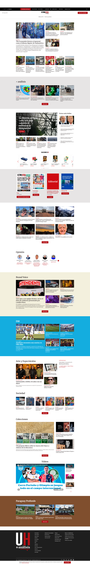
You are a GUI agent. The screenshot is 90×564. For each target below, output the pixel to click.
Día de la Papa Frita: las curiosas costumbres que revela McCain (67, 290)
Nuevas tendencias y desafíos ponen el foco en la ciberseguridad (66, 306)
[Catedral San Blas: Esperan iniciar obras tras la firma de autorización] (64, 510)
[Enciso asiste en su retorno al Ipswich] (52, 328)
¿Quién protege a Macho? (28, 263)
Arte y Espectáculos (68, 66)
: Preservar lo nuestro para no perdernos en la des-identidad (37, 99)
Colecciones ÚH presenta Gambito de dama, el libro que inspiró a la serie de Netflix (64, 435)
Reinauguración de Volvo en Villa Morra (20, 409)
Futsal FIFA (47, 347)
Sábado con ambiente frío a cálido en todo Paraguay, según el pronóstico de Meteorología (45, 238)
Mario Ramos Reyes (45, 261)
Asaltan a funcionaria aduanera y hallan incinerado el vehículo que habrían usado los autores (67, 130)
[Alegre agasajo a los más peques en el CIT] (69, 401)
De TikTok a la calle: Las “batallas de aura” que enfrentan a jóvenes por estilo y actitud (59, 69)
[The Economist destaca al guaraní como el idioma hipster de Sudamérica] (30, 30)
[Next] (58, 260)
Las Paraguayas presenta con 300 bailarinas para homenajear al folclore (69, 70)
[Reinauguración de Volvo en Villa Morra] (20, 401)
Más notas (36, 194)
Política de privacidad (25, 562)
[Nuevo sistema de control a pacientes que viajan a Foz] (45, 510)
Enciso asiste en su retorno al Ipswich (51, 334)
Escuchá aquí (65, 193)
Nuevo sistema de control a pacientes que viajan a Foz (45, 518)
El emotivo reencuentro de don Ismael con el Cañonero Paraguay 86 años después (25, 220)
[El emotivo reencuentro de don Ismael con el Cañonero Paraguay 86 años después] (25, 211)
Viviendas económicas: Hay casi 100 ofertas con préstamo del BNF (66, 138)
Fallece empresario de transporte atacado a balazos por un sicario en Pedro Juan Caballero (20, 69)
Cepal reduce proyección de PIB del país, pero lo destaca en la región (22, 99)
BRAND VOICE (67, 9)
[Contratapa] (38, 185)
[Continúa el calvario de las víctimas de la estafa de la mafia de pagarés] (53, 186)
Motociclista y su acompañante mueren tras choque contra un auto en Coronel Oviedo (64, 220)
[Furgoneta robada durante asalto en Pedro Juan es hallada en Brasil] (25, 229)
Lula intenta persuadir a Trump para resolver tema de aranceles (66, 126)
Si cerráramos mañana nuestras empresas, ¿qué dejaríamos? (36, 264)
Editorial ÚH (41, 16)
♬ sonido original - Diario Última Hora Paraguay (66, 367)
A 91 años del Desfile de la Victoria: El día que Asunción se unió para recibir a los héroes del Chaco (40, 69)
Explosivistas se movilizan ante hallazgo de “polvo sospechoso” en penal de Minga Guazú (44, 220)
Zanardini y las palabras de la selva (63, 237)
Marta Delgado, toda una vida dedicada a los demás (49, 409)
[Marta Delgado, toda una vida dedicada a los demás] (49, 401)
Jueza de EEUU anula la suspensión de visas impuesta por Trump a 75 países (31, 145)
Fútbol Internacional (63, 347)
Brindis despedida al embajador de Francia (59, 409)
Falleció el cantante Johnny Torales (49, 387)
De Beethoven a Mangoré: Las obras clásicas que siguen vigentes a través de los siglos (51, 99)
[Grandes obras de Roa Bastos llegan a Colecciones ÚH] (65, 444)
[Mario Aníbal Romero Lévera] (36, 257)
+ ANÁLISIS (47, 9)
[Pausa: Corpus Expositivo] (30, 401)
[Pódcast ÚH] (67, 184)
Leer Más (22, 131)
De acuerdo (67, 562)
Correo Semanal (58, 235)
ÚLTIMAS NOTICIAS (26, 9)
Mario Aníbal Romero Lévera (36, 261)
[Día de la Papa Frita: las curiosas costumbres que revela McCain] (67, 284)
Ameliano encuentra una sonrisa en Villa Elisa (29, 343)
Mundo (56, 66)
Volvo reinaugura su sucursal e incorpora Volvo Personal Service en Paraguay (51, 291)
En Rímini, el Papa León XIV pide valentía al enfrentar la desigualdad (28, 123)
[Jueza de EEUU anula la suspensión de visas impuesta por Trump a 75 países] (31, 139)
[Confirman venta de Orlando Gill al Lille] (67, 328)
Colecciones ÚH (18, 444)
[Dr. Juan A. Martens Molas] (28, 257)
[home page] (23, 542)
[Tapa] (23, 186)
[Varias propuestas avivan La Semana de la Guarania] (50, 367)
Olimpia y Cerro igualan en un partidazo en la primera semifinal (51, 349)
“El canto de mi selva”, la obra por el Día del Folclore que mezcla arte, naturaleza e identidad (30, 70)
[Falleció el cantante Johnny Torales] (50, 380)
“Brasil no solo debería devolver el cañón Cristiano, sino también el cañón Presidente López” (67, 99)
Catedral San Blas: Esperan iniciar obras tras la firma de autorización (63, 518)
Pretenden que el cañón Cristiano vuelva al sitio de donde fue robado (24, 518)
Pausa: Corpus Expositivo (29, 409)
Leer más (50, 197)
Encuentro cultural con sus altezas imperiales (40, 409)
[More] (43, 9)
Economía (17, 96)
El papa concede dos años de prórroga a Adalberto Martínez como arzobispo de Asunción (52, 50)
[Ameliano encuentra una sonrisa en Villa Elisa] (30, 332)
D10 (50, 9)
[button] (72, 162)
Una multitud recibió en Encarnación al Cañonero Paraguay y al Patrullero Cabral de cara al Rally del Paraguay (52, 34)
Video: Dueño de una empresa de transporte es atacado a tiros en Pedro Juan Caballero (67, 142)
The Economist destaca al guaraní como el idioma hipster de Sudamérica (30, 42)
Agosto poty (53, 261)
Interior (17, 516)
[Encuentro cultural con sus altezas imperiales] (40, 401)
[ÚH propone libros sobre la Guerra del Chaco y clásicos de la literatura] (35, 432)
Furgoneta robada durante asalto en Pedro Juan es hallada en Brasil (24, 237)
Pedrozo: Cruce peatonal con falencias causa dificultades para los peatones (66, 33)
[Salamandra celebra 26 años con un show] (29, 371)
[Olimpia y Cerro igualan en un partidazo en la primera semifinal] (52, 342)
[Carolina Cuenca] (53, 257)
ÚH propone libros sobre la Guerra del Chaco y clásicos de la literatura (32, 447)
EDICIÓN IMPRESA (82, 12)
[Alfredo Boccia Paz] (19, 257)
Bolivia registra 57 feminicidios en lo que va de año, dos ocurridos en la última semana (20, 145)
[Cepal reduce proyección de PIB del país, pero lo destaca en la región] (23, 90)
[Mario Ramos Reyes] (45, 257)
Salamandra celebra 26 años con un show (29, 382)
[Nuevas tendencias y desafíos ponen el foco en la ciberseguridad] (67, 299)
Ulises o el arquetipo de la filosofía (45, 263)
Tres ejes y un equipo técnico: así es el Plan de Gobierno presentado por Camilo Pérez (29, 300)
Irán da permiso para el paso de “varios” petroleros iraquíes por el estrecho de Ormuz (52, 145)
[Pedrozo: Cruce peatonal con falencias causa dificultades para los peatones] (67, 26)
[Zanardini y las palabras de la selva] (64, 229)
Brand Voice (18, 297)
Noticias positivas (47, 16)
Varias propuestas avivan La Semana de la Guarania (50, 374)
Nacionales (18, 39)
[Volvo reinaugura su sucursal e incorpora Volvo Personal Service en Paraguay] (52, 284)
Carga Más (45, 242)
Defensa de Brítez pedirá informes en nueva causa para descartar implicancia (66, 134)
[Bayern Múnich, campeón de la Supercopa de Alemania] (67, 342)
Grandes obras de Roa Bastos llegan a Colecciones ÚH (65, 452)
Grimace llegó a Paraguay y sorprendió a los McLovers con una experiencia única (52, 306)
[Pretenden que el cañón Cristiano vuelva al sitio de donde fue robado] (25, 510)
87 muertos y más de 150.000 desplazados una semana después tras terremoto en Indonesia (41, 145)
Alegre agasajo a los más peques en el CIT (69, 409)
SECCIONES (40, 9)
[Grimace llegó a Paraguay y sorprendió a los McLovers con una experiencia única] (52, 299)
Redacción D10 (18, 350)
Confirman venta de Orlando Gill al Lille (66, 334)
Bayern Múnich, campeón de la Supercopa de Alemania (67, 349)
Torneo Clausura (18, 341)
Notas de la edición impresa (23, 196)
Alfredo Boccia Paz (20, 261)
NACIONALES (34, 9)
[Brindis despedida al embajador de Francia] (59, 401)
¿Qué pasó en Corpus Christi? (19, 263)
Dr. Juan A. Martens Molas (28, 261)
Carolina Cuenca (53, 260)
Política (61, 96)
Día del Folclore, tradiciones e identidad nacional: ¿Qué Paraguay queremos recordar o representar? (49, 70)
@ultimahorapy (62, 360)
